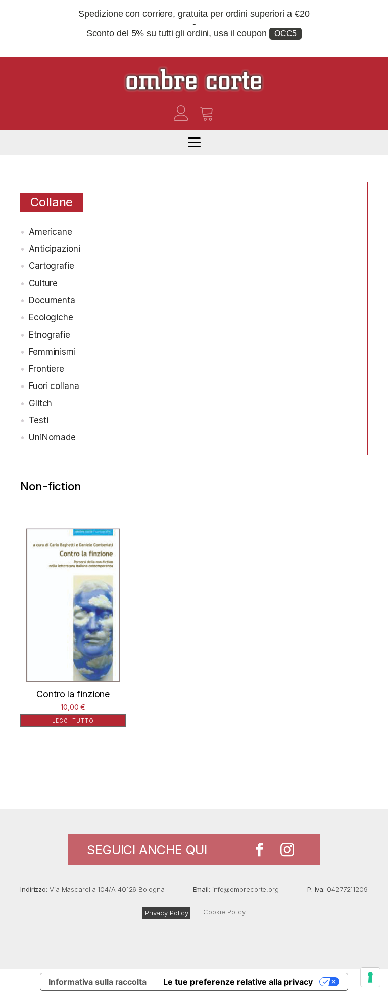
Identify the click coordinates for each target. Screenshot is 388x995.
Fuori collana (54, 386)
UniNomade (52, 437)
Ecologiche (51, 317)
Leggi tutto (73, 720)
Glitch (40, 403)
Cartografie (51, 266)
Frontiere (46, 369)
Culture (43, 283)
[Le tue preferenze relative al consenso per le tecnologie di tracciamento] (370, 977)
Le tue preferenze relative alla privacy (238, 982)
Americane (50, 232)
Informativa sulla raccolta (97, 982)
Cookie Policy (224, 912)
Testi (38, 420)
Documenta (52, 300)
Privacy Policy (166, 913)
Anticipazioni (54, 249)
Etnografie (49, 334)
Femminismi (52, 352)
